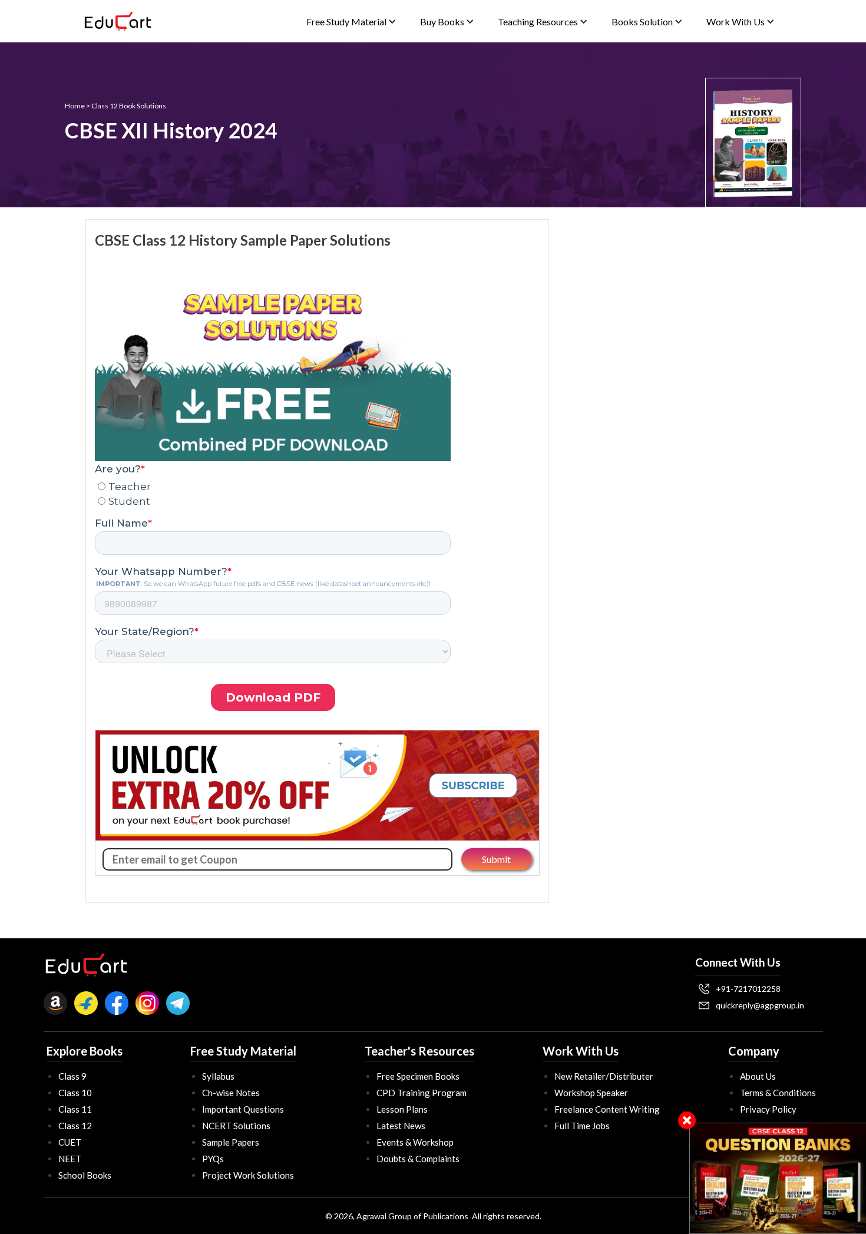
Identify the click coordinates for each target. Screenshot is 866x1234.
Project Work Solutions (248, 1175)
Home (75, 105)
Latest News (400, 1125)
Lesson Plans (402, 1109)
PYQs (213, 1158)
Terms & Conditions (778, 1092)
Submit (496, 859)
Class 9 (72, 1076)
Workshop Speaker (591, 1092)
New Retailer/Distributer (603, 1076)
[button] (351, 21)
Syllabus (218, 1076)
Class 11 (75, 1109)
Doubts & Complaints (418, 1158)
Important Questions (243, 1109)
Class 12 (75, 1125)
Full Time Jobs (582, 1125)
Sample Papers (230, 1142)
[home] (118, 21)
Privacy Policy (768, 1109)
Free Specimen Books (418, 1076)
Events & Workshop (415, 1142)
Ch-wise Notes (231, 1092)
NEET (69, 1158)
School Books (84, 1175)
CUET (69, 1142)
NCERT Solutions (236, 1125)
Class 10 (75, 1092)
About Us (758, 1076)
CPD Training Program (421, 1092)
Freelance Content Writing (607, 1109)
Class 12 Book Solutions (128, 105)
